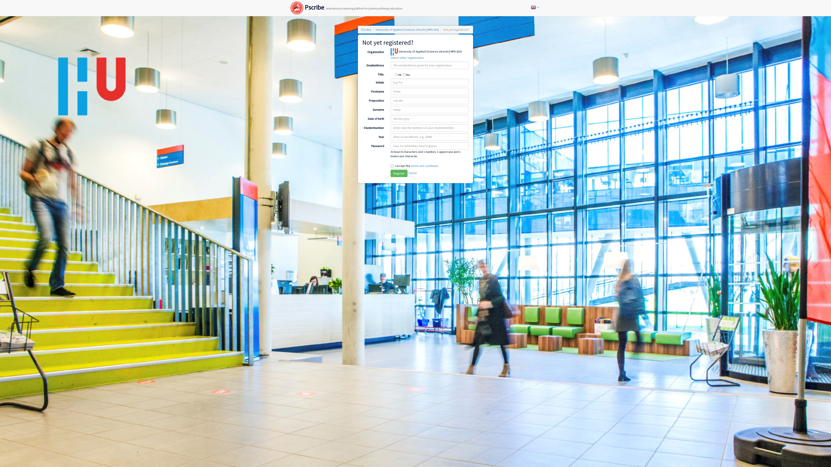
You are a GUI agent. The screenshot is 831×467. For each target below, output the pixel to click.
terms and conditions (424, 166)
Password (377, 146)
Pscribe (353, 3)
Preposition (376, 100)
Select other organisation (407, 58)
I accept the (416, 166)
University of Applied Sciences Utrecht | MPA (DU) (407, 30)
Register (399, 173)
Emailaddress (375, 65)
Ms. (408, 75)
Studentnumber (374, 128)
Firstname (377, 91)
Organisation (375, 52)
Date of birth (376, 119)
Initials (380, 82)
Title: (381, 74)
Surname (378, 110)
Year (381, 137)
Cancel (412, 173)
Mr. (400, 75)
